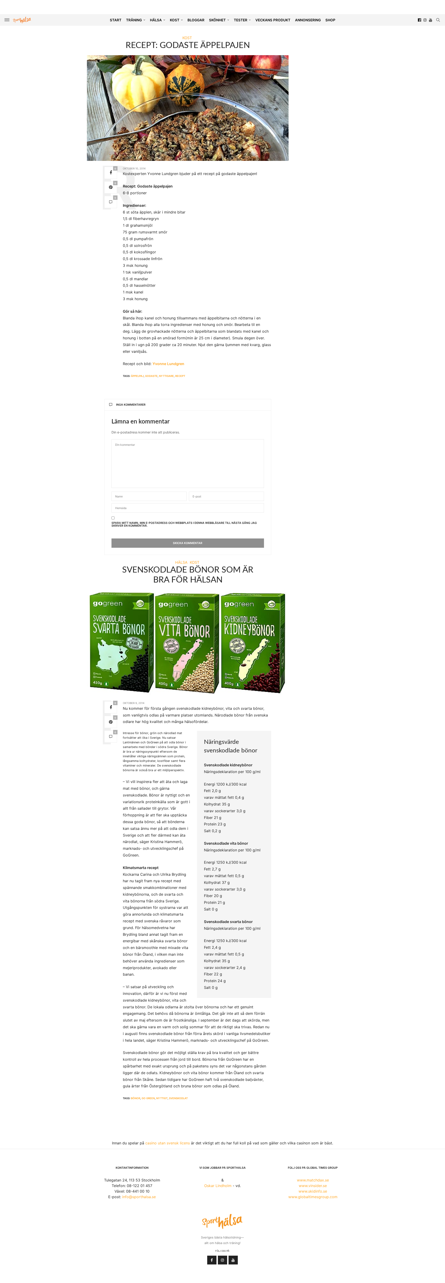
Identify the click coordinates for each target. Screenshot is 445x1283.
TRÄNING (134, 20)
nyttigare (166, 376)
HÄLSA (156, 20)
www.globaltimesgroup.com (312, 1196)
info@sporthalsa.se (139, 1196)
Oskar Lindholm (218, 1185)
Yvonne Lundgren (168, 363)
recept (180, 376)
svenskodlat (178, 1098)
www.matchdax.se (313, 1180)
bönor (135, 1098)
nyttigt (162, 1098)
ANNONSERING (308, 20)
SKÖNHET (217, 20)
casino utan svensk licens (167, 1143)
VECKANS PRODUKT (272, 20)
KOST (174, 20)
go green (148, 1098)
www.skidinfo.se (313, 1191)
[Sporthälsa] (22, 20)
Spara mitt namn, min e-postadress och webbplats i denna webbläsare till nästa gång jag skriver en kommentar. (184, 524)
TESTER (240, 20)
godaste (151, 376)
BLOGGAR (196, 20)
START (115, 20)
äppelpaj (137, 376)
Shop (330, 20)
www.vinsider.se (313, 1185)
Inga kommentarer (131, 404)
